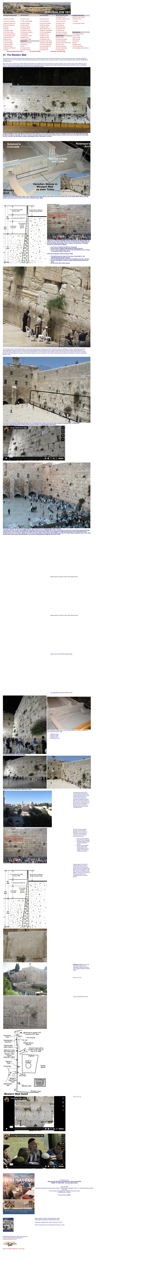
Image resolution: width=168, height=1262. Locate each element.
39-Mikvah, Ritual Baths (46, 30)
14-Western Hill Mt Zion (9, 48)
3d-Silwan (6, 28)
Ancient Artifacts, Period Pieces (80, 48)
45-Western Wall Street (46, 41)
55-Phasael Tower (60, 27)
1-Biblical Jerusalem (8, 19)
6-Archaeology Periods (9, 34)
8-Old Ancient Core (8, 37)
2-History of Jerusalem (9, 21)
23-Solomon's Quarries (26, 32)
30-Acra (22, 46)
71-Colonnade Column (78, 23)
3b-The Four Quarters (9, 25)
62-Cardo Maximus (61, 41)
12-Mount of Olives (8, 44)
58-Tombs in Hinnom (61, 32)
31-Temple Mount (25, 48)
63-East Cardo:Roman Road (63, 42)
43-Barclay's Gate (44, 37)
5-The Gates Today (8, 32)
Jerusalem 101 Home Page (57, 51)
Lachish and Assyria (77, 46)
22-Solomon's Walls (25, 30)
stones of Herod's (82, 804)
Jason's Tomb (76, 35)
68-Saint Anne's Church (78, 17)
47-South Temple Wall (45, 44)
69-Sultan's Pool (76, 19)
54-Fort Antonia (60, 25)
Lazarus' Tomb (76, 37)
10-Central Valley (7, 41)
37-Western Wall (44, 27)
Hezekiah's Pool (76, 44)
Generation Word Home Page (15, 51)
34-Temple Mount (44, 21)
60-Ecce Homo (60, 37)
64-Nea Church (60, 44)
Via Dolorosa (75, 41)
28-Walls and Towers (26, 42)
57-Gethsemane (60, 30)
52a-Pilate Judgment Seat (63, 19)
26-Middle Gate (24, 37)
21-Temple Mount (25, 28)
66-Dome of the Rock (61, 48)
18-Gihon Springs (25, 23)
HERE (60, 1222)
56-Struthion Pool (60, 28)
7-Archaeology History (9, 35)
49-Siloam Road (44, 48)
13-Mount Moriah (7, 46)
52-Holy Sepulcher (61, 21)
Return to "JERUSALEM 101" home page (14, 1248)
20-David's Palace (25, 27)
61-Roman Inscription (61, 39)
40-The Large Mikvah (45, 32)
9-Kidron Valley (7, 39)
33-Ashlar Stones (44, 19)
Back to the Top (77, 977)
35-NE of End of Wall (45, 23)
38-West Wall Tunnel (45, 28)
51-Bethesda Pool (60, 17)
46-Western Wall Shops (46, 42)
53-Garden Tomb (60, 23)
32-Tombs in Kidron (25, 49)
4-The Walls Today (8, 30)
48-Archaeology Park (45, 46)
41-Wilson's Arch (44, 34)
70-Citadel (75, 21)
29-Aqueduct (23, 44)
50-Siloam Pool (44, 49)
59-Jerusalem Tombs (61, 34)
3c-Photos (6, 27)
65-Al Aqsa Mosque (61, 46)
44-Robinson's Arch (45, 39)
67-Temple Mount (60, 49)
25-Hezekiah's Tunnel (26, 35)
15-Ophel (5, 49)
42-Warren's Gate (44, 35)
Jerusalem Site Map (34, 51)
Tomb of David (76, 39)
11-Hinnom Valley (8, 42)
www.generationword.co (9, 1239)
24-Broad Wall (24, 34)
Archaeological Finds (78, 34)
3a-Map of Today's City (9, 23)
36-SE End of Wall (44, 25)
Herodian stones (77, 835)
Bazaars (74, 42)
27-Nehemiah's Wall (25, 39)
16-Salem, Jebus (24, 19)
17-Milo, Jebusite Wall (26, 21)
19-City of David (24, 25)
